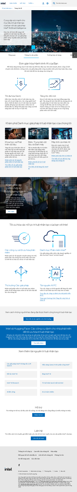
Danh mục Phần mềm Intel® (53, 250)
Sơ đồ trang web (24, 459)
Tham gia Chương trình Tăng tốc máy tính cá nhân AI (55, 299)
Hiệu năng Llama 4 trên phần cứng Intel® (55, 365)
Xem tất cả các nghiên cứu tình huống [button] (38, 319)
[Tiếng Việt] (47, 3)
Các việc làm (35, 459)
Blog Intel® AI (46, 374)
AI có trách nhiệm (48, 392)
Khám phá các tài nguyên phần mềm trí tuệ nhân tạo (14, 161)
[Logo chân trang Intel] (8, 469)
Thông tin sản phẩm (31, 55)
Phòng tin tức (59, 455)
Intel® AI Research (13, 383)
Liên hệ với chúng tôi (46, 455)
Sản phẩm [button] (13, 3)
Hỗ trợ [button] (22, 3)
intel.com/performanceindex (27, 481)
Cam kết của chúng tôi (41, 451)
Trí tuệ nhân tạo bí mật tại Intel (52, 383)
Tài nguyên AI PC (48, 285)
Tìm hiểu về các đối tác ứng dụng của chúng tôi (61, 160)
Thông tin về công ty (25, 451)
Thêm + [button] (31, 3)
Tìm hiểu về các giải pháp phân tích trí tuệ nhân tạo (13, 166)
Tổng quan (11, 55)
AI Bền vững (11, 392)
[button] (38, 88)
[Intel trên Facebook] (19, 465)
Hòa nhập (54, 451)
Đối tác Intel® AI (12, 374)
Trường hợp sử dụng (54, 55)
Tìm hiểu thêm (38, 343)
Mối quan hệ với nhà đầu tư (27, 455)
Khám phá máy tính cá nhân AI (62, 156)
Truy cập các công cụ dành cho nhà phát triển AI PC (55, 294)
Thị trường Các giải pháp (17, 285)
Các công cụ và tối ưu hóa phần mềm (20, 251)
